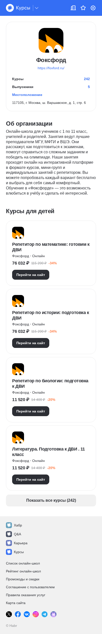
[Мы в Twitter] (9, 614)
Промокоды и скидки (22, 579)
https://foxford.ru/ (51, 68)
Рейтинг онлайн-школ (23, 571)
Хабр (18, 525)
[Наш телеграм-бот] (53, 614)
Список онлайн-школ (23, 563)
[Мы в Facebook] (18, 614)
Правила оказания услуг (25, 595)
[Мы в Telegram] (45, 614)
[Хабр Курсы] (18, 8)
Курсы (19, 552)
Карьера (20, 543)
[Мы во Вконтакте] (27, 614)
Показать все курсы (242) (51, 500)
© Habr (11, 626)
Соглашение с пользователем (30, 587)
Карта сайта (16, 603)
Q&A (17, 534)
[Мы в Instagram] (36, 614)
